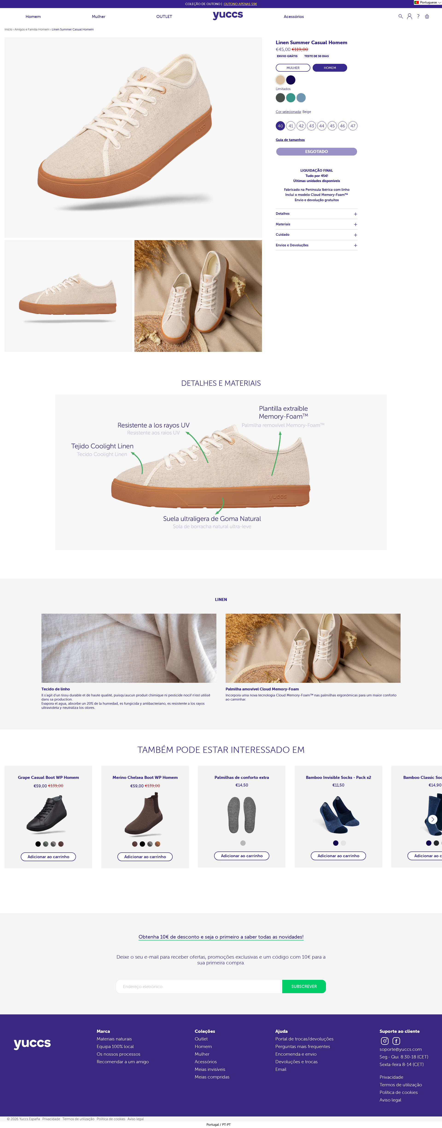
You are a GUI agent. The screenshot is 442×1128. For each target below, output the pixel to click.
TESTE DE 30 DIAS (316, 56)
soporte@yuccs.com (401, 1049)
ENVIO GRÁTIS (287, 56)
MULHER (293, 68)
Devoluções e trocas (296, 1061)
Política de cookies (399, 1092)
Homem (33, 16)
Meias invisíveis (210, 1069)
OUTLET (164, 16)
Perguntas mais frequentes (302, 1046)
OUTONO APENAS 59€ (240, 4)
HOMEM (330, 68)
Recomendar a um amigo (123, 1061)
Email (280, 1069)
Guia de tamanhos (290, 140)
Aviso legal (390, 1100)
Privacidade (391, 1077)
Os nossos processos (118, 1054)
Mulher (98, 16)
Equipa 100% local (115, 1046)
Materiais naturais (114, 1039)
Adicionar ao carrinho (48, 856)
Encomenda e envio (296, 1054)
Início (8, 29)
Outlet (201, 1039)
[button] (428, 2)
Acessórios (294, 16)
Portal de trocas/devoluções (304, 1039)
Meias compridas (212, 1077)
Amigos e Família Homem (32, 29)
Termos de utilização (401, 1084)
